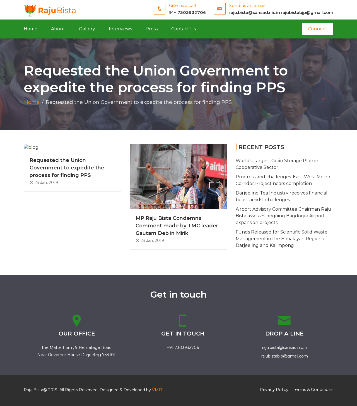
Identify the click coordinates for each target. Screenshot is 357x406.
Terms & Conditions (313, 389)
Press (152, 28)
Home (30, 28)
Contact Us (183, 28)
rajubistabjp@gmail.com (307, 12)
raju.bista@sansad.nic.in (254, 12)
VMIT (157, 389)
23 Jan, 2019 (45, 182)
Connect (317, 28)
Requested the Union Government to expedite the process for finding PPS (67, 167)
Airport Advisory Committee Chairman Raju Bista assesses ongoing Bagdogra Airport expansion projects (283, 215)
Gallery (87, 28)
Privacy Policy (274, 389)
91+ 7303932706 (187, 12)
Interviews (120, 28)
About (58, 28)
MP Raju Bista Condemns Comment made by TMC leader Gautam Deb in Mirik (177, 225)
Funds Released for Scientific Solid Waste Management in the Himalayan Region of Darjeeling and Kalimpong (281, 238)
